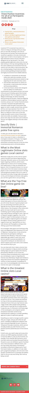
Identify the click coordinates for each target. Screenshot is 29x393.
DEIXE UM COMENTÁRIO (11, 367)
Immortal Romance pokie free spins (11, 135)
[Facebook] (10, 384)
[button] (2, 24)
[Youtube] (18, 384)
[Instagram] (14, 384)
